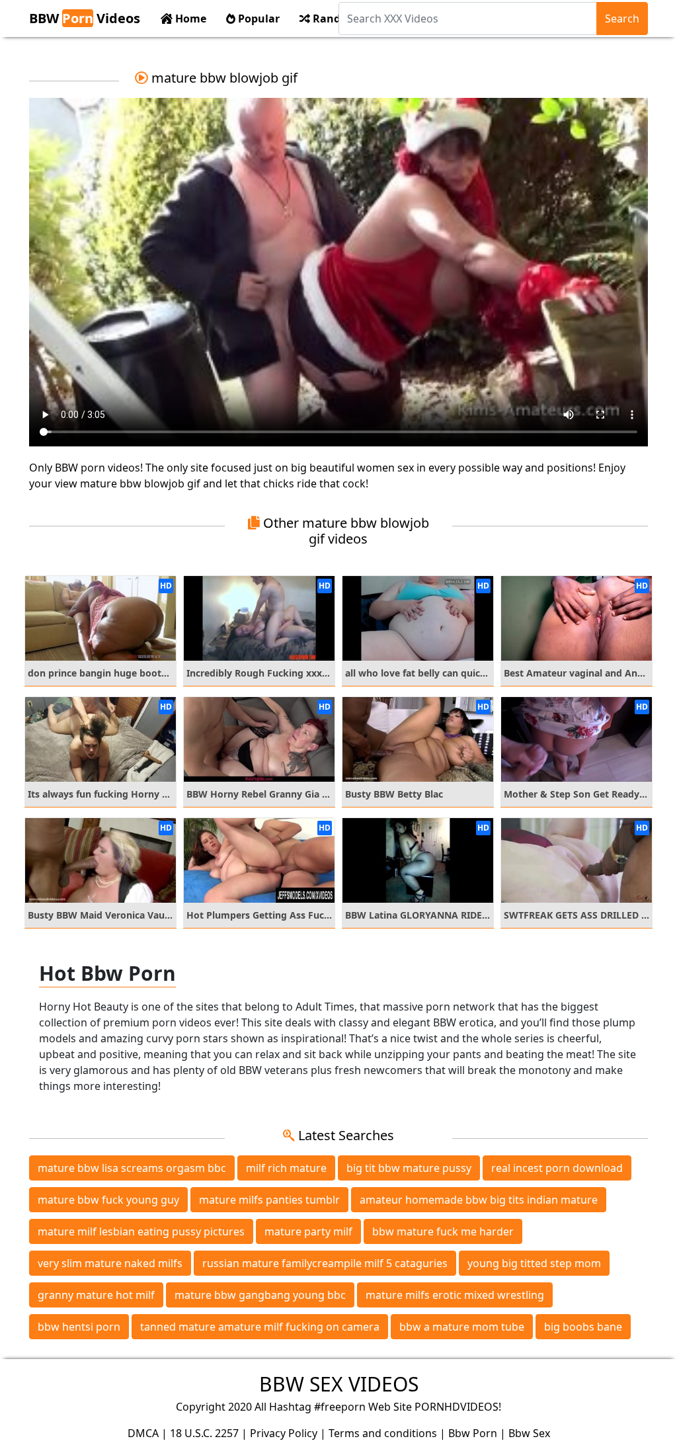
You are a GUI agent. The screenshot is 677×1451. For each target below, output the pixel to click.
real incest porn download (557, 1168)
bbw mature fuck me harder (443, 1231)
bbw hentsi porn (79, 1326)
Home (189, 18)
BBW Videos (84, 18)
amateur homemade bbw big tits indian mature (479, 1199)
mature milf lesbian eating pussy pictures (141, 1231)
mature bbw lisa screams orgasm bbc (132, 1168)
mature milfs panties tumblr (269, 1199)
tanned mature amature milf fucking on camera (259, 1326)
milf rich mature (286, 1168)
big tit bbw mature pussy (408, 1168)
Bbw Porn (472, 1433)
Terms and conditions (383, 1433)
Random (334, 18)
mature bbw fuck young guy (108, 1199)
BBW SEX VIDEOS (338, 1383)
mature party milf (308, 1231)
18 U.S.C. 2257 (204, 1433)
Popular (257, 18)
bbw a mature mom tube (461, 1326)
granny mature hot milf (96, 1295)
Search (622, 18)
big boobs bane (583, 1326)
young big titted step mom (534, 1263)
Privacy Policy (283, 1433)
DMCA (143, 1433)
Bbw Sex (529, 1433)
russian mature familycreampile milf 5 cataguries (325, 1263)
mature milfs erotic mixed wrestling (455, 1295)
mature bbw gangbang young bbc (260, 1295)
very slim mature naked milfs (110, 1263)
